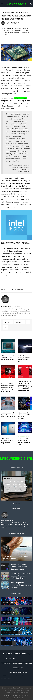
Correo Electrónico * (12, 343)
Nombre (8, 350)
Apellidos (9, 357)
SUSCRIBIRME (13, 380)
